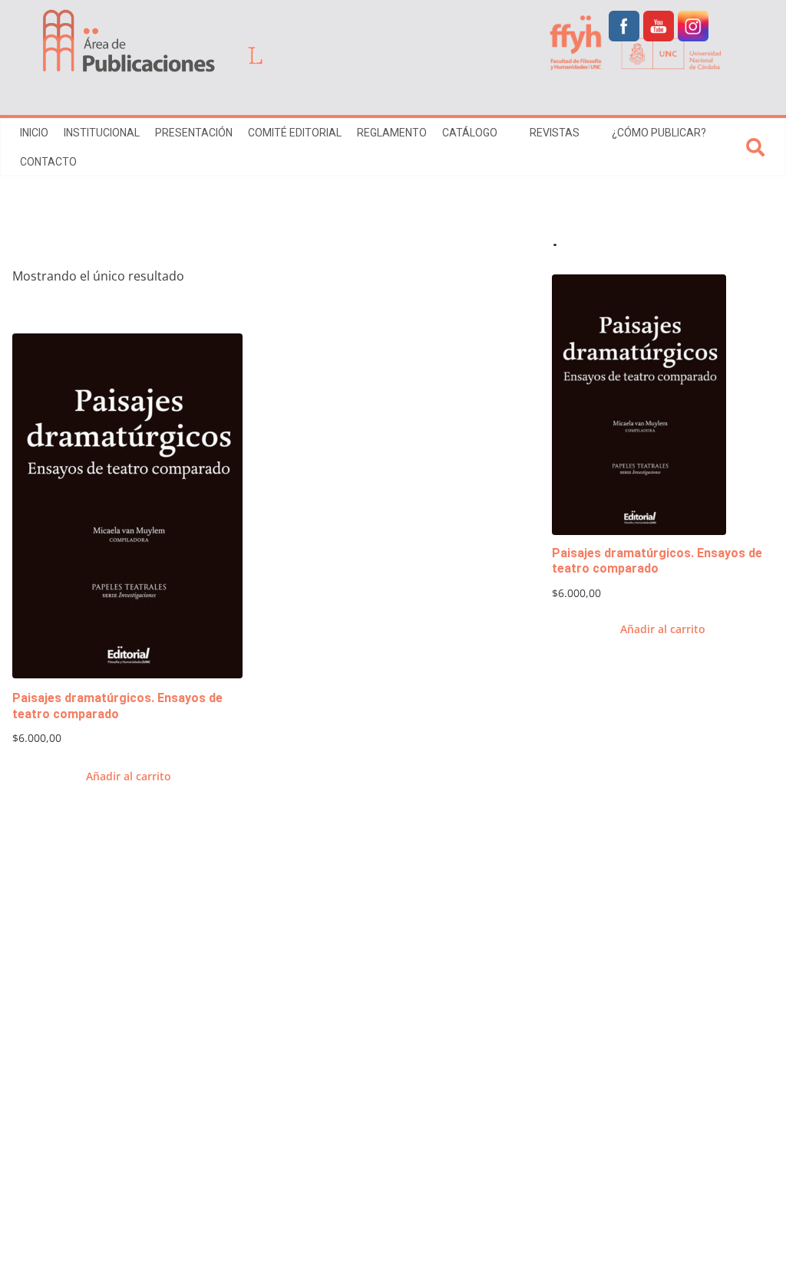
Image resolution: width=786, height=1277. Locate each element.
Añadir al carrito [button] (128, 776)
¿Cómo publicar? (659, 132)
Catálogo (469, 132)
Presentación (194, 132)
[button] (505, 132)
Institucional (102, 132)
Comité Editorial (295, 132)
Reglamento (392, 132)
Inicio (34, 132)
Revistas (555, 132)
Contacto (48, 162)
